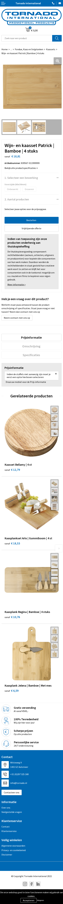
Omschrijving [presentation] (31, 346)
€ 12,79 (12, 469)
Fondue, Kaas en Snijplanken (29, 49)
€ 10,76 (12, 617)
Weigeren (40, 900)
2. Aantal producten (17, 199)
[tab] (31, 337)
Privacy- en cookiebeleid (13, 850)
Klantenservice (9, 831)
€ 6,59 (11, 690)
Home (4, 49)
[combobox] (26, 38)
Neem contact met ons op (17, 317)
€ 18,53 (12, 543)
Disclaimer (6, 854)
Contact (5, 826)
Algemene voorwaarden (13, 845)
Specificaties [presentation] (31, 355)
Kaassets (50, 49)
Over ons (5, 807)
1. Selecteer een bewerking (21, 178)
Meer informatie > (16, 284)
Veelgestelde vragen (11, 812)
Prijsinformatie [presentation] (31, 337)
